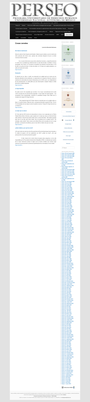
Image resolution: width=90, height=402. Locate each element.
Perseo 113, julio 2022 (66, 217)
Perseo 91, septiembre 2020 (68, 250)
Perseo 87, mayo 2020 (66, 256)
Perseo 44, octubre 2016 (67, 319)
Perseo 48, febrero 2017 (67, 313)
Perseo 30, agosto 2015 (67, 340)
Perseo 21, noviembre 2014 (67, 354)
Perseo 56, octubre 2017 (67, 302)
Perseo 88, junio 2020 (66, 254)
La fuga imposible (19, 88)
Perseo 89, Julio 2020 (66, 253)
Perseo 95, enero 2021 (66, 244)
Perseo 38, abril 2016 (66, 328)
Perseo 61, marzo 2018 (66, 294)
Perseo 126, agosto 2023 (67, 198)
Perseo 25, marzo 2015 (66, 348)
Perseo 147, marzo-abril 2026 (68, 156)
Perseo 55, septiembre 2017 (68, 303)
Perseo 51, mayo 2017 (66, 309)
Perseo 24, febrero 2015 (67, 349)
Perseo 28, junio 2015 (66, 343)
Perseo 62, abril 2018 (66, 293)
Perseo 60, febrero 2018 (67, 296)
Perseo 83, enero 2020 (66, 261)
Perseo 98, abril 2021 (66, 239)
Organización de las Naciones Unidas (63, 31)
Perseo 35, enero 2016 (66, 333)
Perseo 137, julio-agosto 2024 (68, 181)
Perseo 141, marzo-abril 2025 (68, 172)
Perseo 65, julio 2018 (66, 288)
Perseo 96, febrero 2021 (67, 242)
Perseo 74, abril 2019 (66, 275)
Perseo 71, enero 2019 (66, 279)
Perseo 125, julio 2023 (66, 199)
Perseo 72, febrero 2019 (67, 278)
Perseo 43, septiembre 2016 (68, 321)
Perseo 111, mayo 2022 (67, 220)
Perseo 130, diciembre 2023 (68, 192)
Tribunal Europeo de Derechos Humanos (24, 34)
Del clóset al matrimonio (21, 50)
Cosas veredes (69, 34)
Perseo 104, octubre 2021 (67, 230)
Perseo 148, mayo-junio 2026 (68, 154)
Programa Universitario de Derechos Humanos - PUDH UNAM (45, 396)
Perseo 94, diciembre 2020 (67, 245)
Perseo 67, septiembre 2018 (68, 285)
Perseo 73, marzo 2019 (66, 276)
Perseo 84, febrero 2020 (67, 260)
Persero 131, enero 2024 (67, 190)
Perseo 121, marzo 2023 (67, 205)
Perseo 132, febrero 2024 (67, 189)
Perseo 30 (18, 25)
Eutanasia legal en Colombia (21, 28)
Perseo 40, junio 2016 (66, 325)
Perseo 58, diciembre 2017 (67, 299)
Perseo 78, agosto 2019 (67, 269)
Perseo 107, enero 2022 (67, 226)
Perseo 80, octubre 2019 (67, 266)
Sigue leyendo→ (19, 69)
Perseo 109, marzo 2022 (67, 223)
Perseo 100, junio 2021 (66, 236)
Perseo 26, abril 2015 (66, 346)
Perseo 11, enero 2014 (66, 368)
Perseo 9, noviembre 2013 (67, 371)
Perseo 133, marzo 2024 (67, 187)
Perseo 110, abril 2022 (66, 221)
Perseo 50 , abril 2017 (66, 310)
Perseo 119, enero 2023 (67, 208)
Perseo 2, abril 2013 (66, 382)
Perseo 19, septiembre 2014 (68, 357)
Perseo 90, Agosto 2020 (67, 251)
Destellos (30, 37)
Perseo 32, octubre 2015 (67, 337)
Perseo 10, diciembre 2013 (67, 370)
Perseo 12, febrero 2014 (67, 367)
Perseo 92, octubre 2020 (67, 248)
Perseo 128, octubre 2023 (67, 195)
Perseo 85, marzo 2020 (66, 258)
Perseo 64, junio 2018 (66, 290)
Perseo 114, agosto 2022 (67, 215)
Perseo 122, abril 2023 (66, 203)
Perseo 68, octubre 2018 (67, 284)
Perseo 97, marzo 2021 (66, 241)
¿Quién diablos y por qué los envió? (24, 128)
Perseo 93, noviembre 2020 (67, 247)
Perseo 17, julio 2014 (66, 360)
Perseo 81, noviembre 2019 (67, 264)
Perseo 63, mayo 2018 (66, 291)
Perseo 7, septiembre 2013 (67, 374)
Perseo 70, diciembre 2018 (67, 281)
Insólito (17, 37)
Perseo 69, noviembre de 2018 (68, 282)
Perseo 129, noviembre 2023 (68, 193)
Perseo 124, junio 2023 (66, 200)
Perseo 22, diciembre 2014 (67, 352)
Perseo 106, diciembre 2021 (68, 227)
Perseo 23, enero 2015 (66, 351)
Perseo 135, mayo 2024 (67, 184)
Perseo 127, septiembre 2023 (68, 196)
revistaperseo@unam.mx (66, 397)
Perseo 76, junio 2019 (66, 272)
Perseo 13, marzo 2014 (66, 366)
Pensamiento (70, 28)
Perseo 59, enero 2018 (66, 297)
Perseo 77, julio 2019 (66, 270)
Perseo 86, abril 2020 (66, 257)
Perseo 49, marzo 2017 (66, 312)
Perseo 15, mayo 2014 (66, 363)
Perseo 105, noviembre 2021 (68, 229)
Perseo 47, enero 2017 (66, 315)
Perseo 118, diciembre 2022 (68, 209)
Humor (35, 37)
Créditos (64, 394)
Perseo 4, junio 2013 (66, 379)
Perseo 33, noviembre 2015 (67, 336)
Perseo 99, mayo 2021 (66, 238)
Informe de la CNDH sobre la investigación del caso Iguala (39, 25)
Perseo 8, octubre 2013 (67, 373)
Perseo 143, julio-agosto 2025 (68, 169)
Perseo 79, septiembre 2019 (68, 267)
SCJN (62, 34)
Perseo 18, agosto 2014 (67, 358)
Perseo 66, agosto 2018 (67, 287)
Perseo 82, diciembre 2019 (67, 263)
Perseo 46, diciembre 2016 (67, 316)
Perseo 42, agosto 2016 (67, 322)
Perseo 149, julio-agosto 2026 (68, 153)
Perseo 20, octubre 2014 (67, 355)
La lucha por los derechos (21, 31)
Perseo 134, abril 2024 (66, 186)
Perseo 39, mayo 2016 (66, 327)
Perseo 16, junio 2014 (66, 361)
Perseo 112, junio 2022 (66, 218)
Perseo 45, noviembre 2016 (67, 318)
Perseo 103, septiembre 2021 (68, 232)
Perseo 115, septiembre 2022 (68, 214)
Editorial (23, 25)
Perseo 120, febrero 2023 (67, 206)
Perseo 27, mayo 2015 (66, 345)
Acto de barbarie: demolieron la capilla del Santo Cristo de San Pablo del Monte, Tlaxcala (47, 28)
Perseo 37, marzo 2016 (66, 330)
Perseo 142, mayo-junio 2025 (68, 171)
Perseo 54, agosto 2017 (67, 305)
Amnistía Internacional (49, 34)
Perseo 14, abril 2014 (66, 364)
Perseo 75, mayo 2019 (66, 273)
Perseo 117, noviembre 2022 (68, 211)
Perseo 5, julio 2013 (66, 377)
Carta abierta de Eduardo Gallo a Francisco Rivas (63, 25)
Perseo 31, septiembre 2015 (68, 339)
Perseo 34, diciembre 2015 (67, 334)
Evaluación (18, 73)
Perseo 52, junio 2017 (66, 308)
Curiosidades (23, 37)
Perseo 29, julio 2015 (66, 342)
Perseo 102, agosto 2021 (67, 233)
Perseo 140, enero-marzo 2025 (68, 174)
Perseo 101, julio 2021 (66, 235)
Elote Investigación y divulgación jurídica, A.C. (37, 31)
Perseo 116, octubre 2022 (67, 212)
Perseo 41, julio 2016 (66, 324)
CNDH (57, 34)
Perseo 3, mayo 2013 (66, 380)
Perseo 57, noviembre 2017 (67, 300)
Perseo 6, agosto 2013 (66, 376)
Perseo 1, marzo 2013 (66, 383)
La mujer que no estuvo (21, 110)
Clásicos (51, 31)
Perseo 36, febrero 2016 (67, 331)
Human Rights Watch (38, 34)
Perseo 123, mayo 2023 (67, 202)
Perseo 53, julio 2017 (66, 306)
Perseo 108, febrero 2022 (67, 224)
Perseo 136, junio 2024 (66, 183)
